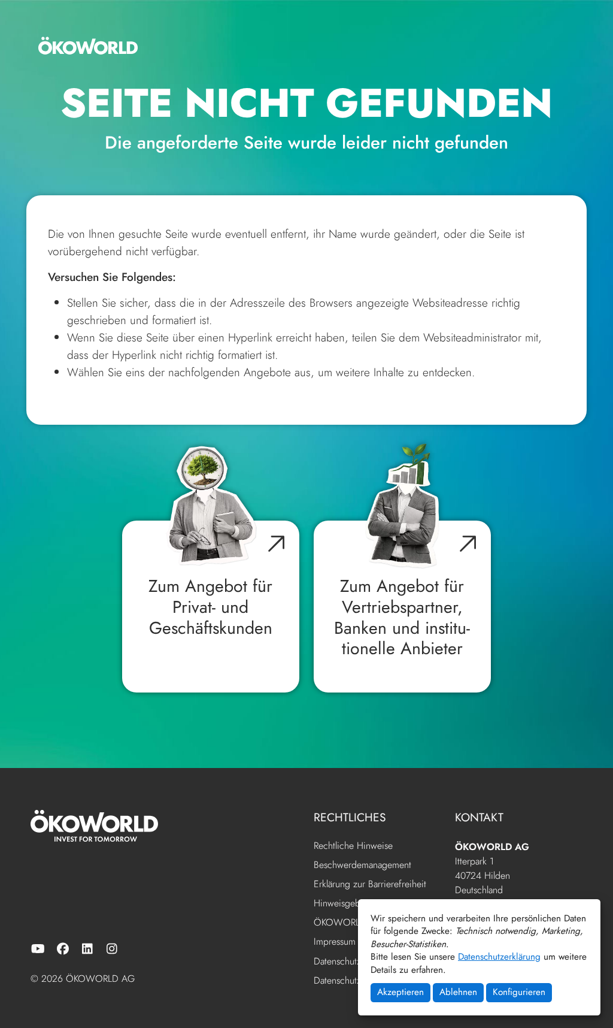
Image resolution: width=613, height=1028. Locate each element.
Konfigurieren (519, 992)
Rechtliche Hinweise (353, 846)
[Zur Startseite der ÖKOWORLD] (88, 45)
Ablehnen (458, 992)
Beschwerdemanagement (362, 865)
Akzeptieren (400, 992)
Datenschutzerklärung (499, 956)
